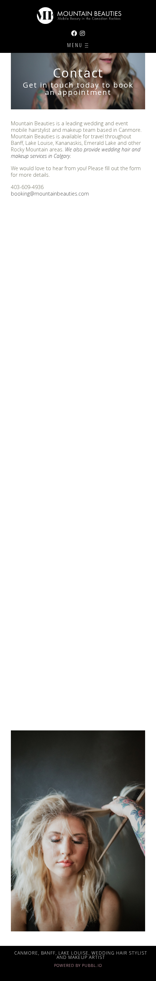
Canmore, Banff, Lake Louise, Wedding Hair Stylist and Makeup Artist (80, 955)
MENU (76, 45)
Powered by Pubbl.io (78, 965)
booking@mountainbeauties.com (50, 193)
